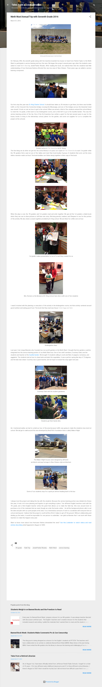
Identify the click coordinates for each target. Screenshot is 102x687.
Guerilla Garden (34, 355)
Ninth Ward (52, 548)
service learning (64, 548)
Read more (87, 626)
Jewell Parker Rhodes (40, 548)
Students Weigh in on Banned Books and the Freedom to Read (36, 609)
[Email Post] (16, 544)
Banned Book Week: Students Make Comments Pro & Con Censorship (39, 633)
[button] (90, 17)
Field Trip (27, 548)
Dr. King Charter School (36, 104)
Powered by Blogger (52, 682)
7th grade (19, 548)
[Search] (94, 5)
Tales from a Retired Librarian (23, 656)
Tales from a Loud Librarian (26, 4)
